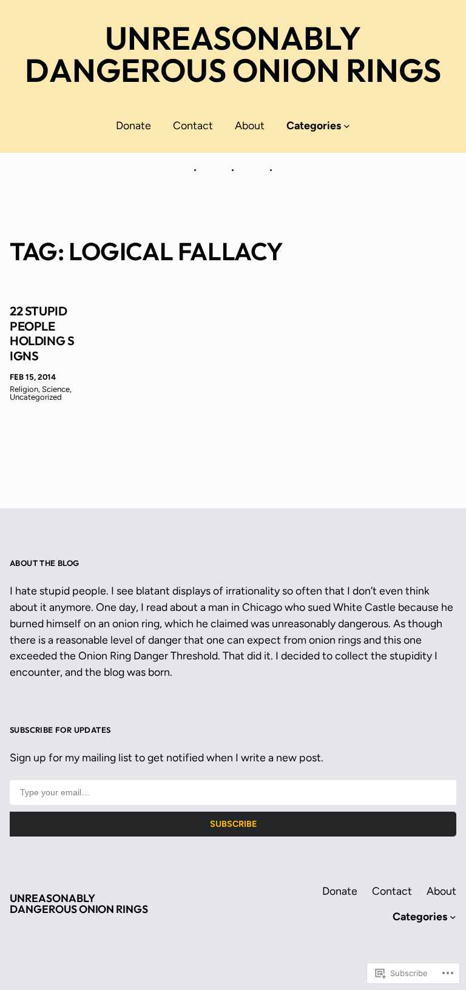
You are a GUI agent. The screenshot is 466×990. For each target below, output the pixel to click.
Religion (24, 389)
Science (56, 389)
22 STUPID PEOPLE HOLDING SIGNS (42, 333)
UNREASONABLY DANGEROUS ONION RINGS (233, 54)
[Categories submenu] (346, 126)
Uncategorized (36, 397)
